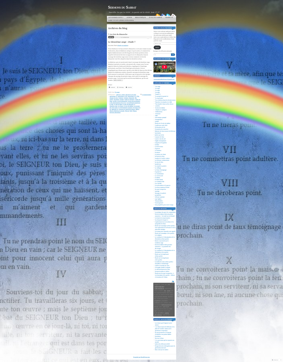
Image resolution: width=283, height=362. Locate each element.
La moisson (158, 150)
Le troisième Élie (159, 181)
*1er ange (157, 86)
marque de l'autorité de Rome (127, 109)
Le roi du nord (159, 176)
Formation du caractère (161, 129)
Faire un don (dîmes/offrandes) (121, 20)
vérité (169, 311)
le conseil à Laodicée (160, 166)
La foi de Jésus (159, 146)
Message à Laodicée (160, 193)
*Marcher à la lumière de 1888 (163, 102)
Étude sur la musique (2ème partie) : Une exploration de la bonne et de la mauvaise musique (165, 227)
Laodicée (171, 294)
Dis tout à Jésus (159, 338)
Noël (131, 111)
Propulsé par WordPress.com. (141, 357)
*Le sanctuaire (159, 98)
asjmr (169, 291)
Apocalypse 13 (113, 96)
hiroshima (116, 99)
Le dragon (120, 106)
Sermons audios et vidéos (162, 271)
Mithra (137, 109)
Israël (157, 294)
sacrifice (160, 306)
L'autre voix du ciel (160, 139)
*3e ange (157, 90)
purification (157, 302)
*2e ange (117, 92)
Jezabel (122, 99)
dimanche (131, 98)
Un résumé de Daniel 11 (161, 220)
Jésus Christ (167, 294)
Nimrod (127, 111)
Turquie (165, 310)
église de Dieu (166, 315)
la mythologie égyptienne (133, 103)
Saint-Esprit (166, 307)
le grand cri (158, 172)
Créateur (120, 98)
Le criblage (158, 168)
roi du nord (159, 304)
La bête (115, 101)
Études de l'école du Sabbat (162, 123)
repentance (166, 302)
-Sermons (157, 114)
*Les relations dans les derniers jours (165, 100)
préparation (165, 301)
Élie (138, 96)
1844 (166, 284)
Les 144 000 (158, 183)
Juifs (159, 294)
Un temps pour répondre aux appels (165, 231)
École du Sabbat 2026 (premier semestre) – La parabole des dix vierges (163, 246)
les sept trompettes (160, 189)
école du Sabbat (159, 313)
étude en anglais (123, 45)
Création (126, 98)
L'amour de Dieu (159, 137)
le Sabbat (157, 177)
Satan (168, 308)
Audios (129, 17)
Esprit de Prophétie (161, 292)
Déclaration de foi (160, 127)
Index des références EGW (162, 344)
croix (172, 290)
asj (165, 291)
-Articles (157, 106)
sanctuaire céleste (163, 308)
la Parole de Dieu (159, 156)
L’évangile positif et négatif (162, 267)
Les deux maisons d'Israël (162, 187)
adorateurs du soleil (130, 95)
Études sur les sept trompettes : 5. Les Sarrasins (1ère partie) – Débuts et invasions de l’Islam (165, 275)
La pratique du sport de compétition (165, 212)
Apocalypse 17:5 (132, 96)
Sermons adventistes (115, 112)
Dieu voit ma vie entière (161, 350)
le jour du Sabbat (128, 106)
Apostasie (156, 290)
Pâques (135, 111)
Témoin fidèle (159, 201)
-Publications (158, 112)
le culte (111, 104)
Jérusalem (158, 336)
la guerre (157, 148)
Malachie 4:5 (115, 109)
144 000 (162, 284)
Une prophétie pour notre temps (164, 205)
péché (162, 302)
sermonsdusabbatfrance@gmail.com (164, 79)
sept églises (158, 199)
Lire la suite (118, 80)
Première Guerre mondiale (162, 298)
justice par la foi (159, 135)
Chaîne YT (169, 17)
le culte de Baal (118, 104)
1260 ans (118, 95)
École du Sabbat (155, 17)
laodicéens (158, 164)
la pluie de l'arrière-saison (162, 158)
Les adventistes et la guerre (162, 185)
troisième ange (160, 310)
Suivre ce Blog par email (163, 28)
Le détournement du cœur (162, 269)
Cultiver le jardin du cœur (162, 265)
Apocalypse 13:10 (122, 96)
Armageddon (158, 119)
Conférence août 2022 (161, 125)
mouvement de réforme (160, 297)
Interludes (158, 133)
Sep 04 (111, 37)
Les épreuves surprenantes (162, 218)
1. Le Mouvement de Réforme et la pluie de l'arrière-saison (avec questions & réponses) (164, 328)
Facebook (162, 15)
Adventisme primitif (160, 117)
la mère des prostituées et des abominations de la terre (125, 102)
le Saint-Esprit (159, 179)
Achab (123, 95)
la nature (157, 152)
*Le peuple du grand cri (161, 96)
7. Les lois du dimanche (117, 34)
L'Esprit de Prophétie (161, 143)
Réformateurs (167, 305)
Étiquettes (172, 281)
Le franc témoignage (161, 170)
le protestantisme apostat (125, 107)
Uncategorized (159, 203)
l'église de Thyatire (129, 99)
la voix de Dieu (159, 162)
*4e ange (157, 92)
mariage (157, 191)
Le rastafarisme (159, 174)
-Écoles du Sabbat (160, 108)
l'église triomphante (160, 141)
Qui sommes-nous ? (116, 17)
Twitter (168, 15)
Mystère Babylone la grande (117, 111)
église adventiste (161, 314)
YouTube (173, 15)
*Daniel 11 (158, 94)
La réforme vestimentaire (162, 160)
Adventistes (159, 288)
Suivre (157, 47)
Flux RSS (157, 15)
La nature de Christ (160, 154)
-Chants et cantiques (161, 110)
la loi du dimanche (122, 101)
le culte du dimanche (128, 104)
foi (168, 293)
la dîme (157, 144)
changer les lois (114, 98)
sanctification (156, 309)
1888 (156, 115)
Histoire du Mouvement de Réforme (165, 131)
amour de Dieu (168, 288)
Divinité (155, 292)
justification (163, 294)
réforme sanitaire (160, 197)
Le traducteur (125, 37)
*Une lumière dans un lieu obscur (164, 104)
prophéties (158, 195)
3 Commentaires (146, 95)
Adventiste (159, 286)
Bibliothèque (140, 17)
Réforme (156, 307)
